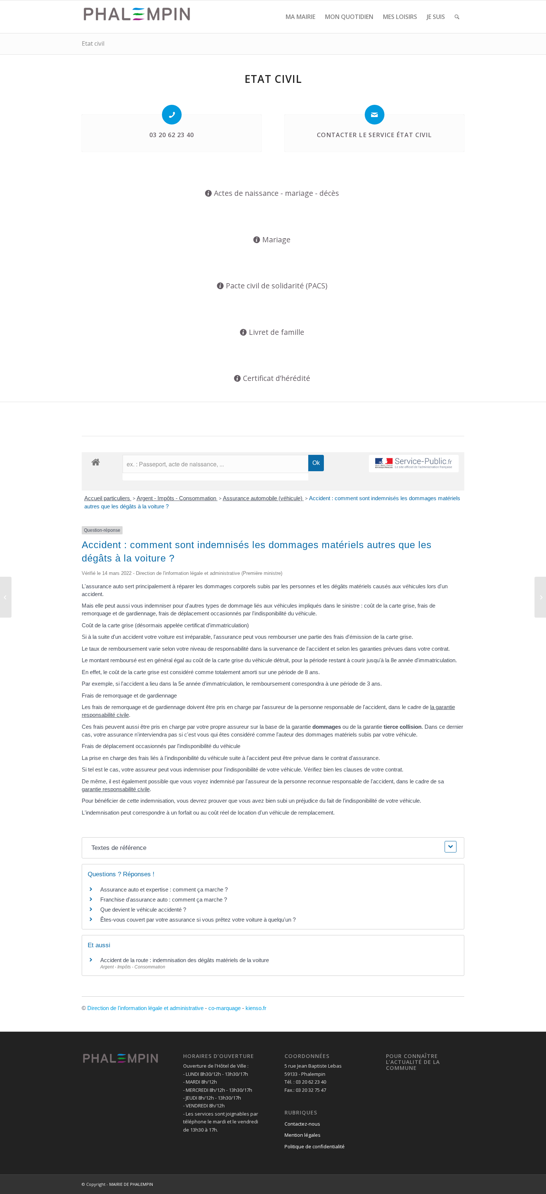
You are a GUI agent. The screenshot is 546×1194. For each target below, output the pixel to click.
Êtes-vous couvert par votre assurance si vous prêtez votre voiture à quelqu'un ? (198, 919)
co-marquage (224, 1008)
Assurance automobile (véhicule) (263, 498)
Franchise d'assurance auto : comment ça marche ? (163, 899)
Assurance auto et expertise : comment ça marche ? (164, 889)
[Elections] (6, 597)
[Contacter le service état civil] (374, 114)
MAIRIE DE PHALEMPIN (131, 1184)
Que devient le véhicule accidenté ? (143, 909)
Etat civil (93, 43)
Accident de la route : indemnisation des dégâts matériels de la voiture (184, 960)
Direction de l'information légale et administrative (145, 1008)
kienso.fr (256, 1008)
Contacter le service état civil (374, 135)
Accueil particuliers (107, 498)
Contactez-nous (302, 1123)
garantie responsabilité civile (116, 789)
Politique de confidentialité (315, 1146)
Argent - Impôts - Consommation (177, 498)
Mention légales (303, 1135)
